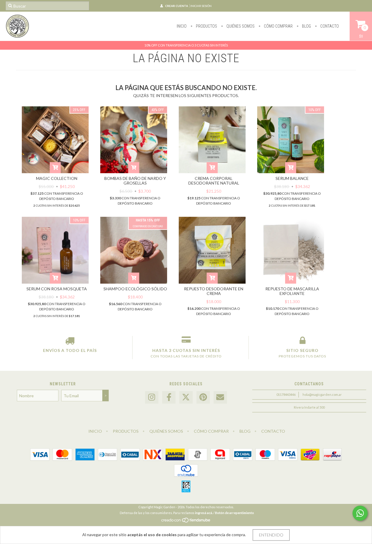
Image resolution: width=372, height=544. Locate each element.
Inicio (182, 26)
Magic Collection (56, 178)
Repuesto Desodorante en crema (213, 291)
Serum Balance (292, 178)
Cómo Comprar (278, 26)
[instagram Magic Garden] (151, 397)
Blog (306, 26)
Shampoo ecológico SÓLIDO (135, 288)
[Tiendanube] (186, 521)
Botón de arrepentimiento (234, 513)
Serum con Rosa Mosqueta (56, 288)
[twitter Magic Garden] (186, 397)
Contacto (329, 26)
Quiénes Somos (240, 26)
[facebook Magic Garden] (169, 397)
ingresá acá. (204, 513)
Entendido (271, 534)
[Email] (220, 397)
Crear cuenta (176, 6)
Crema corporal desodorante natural (213, 180)
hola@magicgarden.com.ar (322, 394)
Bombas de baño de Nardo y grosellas (135, 180)
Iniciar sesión (201, 6)
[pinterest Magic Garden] (203, 397)
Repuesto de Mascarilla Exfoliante (292, 291)
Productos (206, 26)
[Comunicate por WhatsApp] (360, 513)
